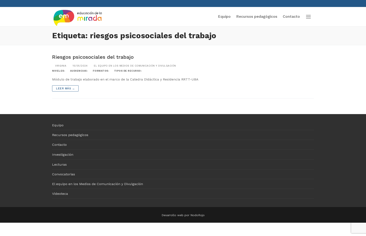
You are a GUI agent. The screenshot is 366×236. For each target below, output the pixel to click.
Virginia (60, 65)
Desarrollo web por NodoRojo (183, 215)
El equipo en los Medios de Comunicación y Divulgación (134, 65)
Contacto (59, 145)
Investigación (62, 155)
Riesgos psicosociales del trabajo (93, 57)
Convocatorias (63, 174)
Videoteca (60, 194)
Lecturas (59, 164)
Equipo (58, 125)
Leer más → (65, 88)
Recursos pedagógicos (70, 135)
